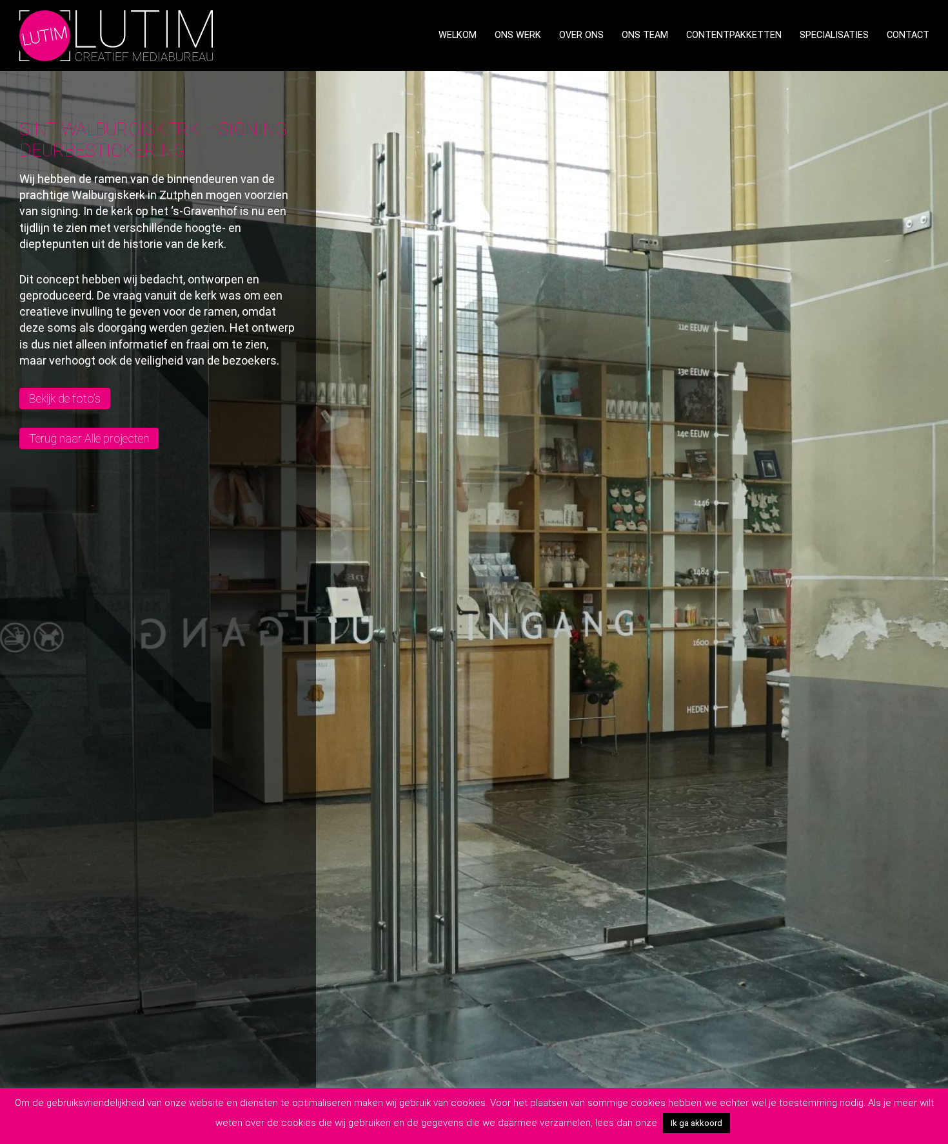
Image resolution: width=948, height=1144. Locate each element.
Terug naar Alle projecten (89, 438)
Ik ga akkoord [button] (696, 1123)
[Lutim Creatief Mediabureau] (116, 34)
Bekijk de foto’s (65, 398)
